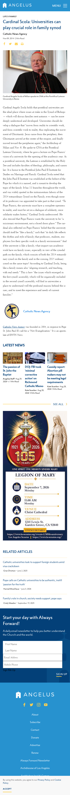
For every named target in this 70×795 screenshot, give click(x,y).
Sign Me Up (9, 670)
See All (58, 404)
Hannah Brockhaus (11, 589)
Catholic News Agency (15, 33)
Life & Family (10, 16)
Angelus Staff (8, 379)
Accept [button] (7, 789)
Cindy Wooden (9, 603)
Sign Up (61, 674)
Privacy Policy (44, 780)
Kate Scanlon (31, 390)
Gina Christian (9, 570)
